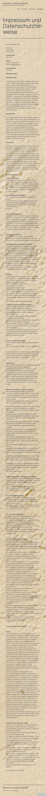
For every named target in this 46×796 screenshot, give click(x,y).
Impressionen (32, 9)
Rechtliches (40, 9)
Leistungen (24, 9)
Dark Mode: (40, 794)
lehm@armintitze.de (15, 64)
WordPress (15, 790)
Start (18, 9)
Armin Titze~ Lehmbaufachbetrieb (15, 3)
